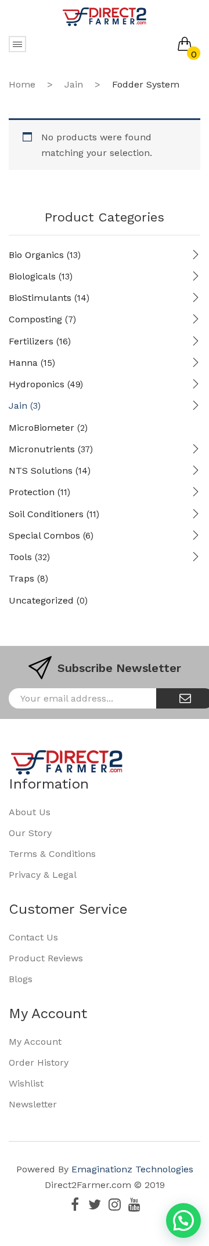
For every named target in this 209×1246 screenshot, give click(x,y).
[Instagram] (114, 1204)
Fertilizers (31, 341)
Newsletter (33, 1104)
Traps (21, 578)
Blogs (21, 979)
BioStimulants (40, 297)
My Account (35, 1041)
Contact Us (33, 937)
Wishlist (26, 1083)
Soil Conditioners (46, 514)
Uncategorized (41, 600)
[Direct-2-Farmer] (104, 15)
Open (17, 44)
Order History (39, 1062)
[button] (183, 1220)
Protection (32, 491)
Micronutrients (42, 449)
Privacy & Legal (43, 874)
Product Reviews (46, 958)
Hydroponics (36, 384)
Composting (35, 319)
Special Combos (44, 535)
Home (22, 84)
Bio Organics (36, 254)
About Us (30, 812)
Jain (73, 84)
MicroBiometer (41, 427)
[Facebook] (75, 1204)
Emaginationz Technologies (132, 1169)
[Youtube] (134, 1204)
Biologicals (32, 276)
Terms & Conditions (52, 853)
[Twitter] (95, 1204)
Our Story (30, 832)
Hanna (23, 362)
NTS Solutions (41, 470)
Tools (20, 556)
